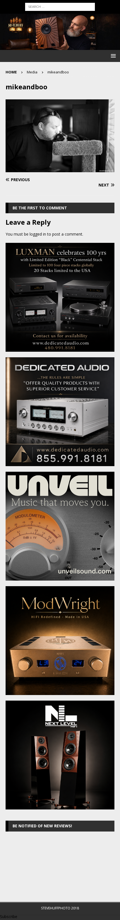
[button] (112, 55)
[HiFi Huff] (60, 46)
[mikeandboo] (60, 168)
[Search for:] (60, 6)
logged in (38, 234)
